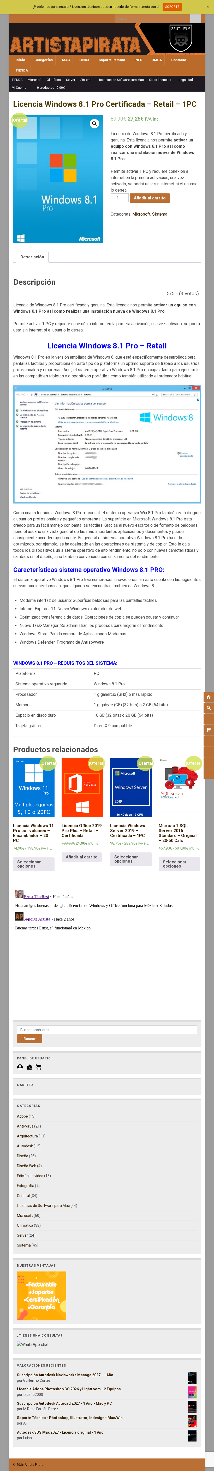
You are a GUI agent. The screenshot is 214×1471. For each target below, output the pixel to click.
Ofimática (54, 80)
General (23, 1196)
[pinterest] (58, 17)
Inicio (20, 60)
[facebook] (15, 17)
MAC (65, 60)
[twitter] (24, 17)
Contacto (178, 60)
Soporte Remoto (111, 60)
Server (70, 80)
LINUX (84, 60)
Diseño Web (26, 1166)
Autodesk (25, 1146)
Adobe (22, 1116)
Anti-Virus (25, 1126)
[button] (94, 123)
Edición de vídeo (30, 1176)
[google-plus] (49, 17)
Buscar (29, 1039)
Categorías (43, 60)
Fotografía (25, 1186)
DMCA (156, 60)
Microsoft (34, 80)
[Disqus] (107, 953)
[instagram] (32, 17)
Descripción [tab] (32, 256)
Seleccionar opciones (29, 864)
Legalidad (186, 80)
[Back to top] (202, 1439)
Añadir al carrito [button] (82, 857)
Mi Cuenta (19, 88)
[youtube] (41, 17)
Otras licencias (160, 80)
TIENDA (21, 70)
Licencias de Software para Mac (121, 80)
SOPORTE (172, 7)
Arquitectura (27, 1136)
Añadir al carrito (150, 197)
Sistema (86, 80)
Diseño (22, 1156)
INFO (138, 60)
